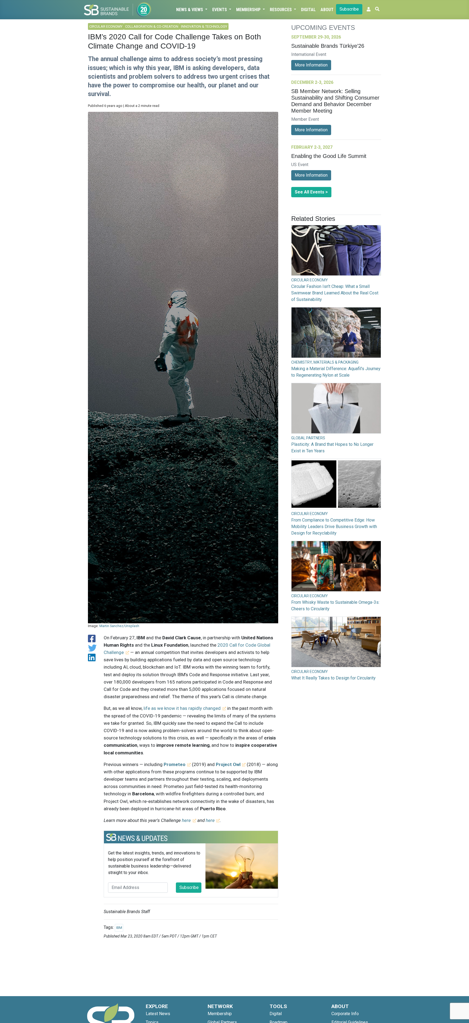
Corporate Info (345, 1013)
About (327, 9)
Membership (249, 9)
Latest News (158, 1013)
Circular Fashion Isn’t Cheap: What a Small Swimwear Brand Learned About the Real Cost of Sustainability (334, 293)
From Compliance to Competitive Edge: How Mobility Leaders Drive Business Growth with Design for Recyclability (334, 526)
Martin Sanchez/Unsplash (119, 626)
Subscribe (349, 9)
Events (220, 9)
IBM (119, 928)
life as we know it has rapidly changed (182, 708)
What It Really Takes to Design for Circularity (333, 678)
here (186, 820)
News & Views (190, 9)
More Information (311, 65)
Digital (308, 9)
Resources (281, 9)
